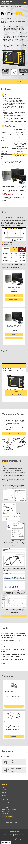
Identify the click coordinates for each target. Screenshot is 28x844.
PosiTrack (4, 804)
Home (2, 6)
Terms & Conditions (6, 802)
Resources (4, 789)
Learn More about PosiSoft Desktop (14, 616)
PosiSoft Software (6, 786)
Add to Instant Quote (14, 299)
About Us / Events (6, 790)
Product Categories (9, 6)
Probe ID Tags (8, 691)
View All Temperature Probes (14, 433)
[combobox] (6, 842)
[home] (8, 2)
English (6, 842)
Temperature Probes (10, 722)
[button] (25, 2)
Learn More (14, 706)
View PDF (14, 295)
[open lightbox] (5, 72)
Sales (3, 787)
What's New (4, 792)
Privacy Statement (6, 800)
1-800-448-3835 (5, 809)
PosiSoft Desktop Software (9, 107)
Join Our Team (5, 799)
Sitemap (4, 797)
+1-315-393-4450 (5, 811)
